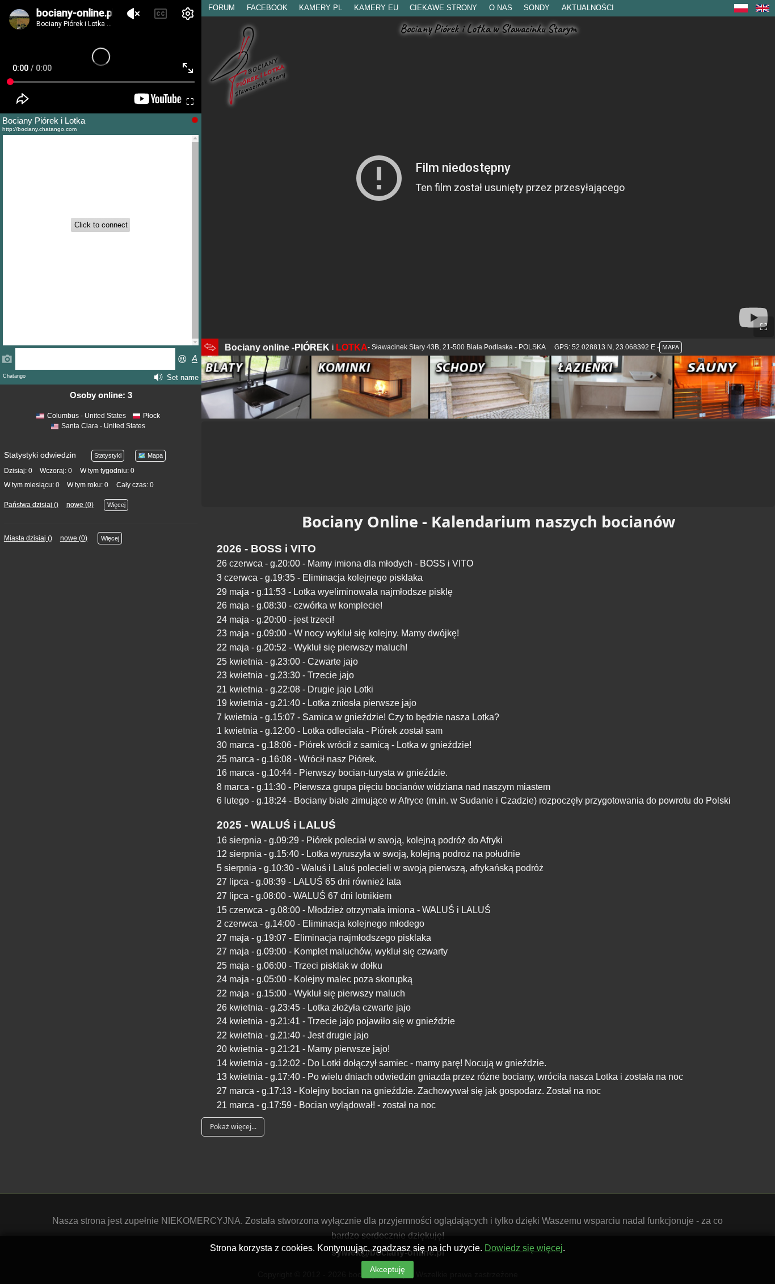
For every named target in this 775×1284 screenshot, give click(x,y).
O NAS (500, 8)
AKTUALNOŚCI (588, 8)
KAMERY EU (376, 8)
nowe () (80, 505)
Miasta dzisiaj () (28, 538)
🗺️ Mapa (150, 455)
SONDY (537, 8)
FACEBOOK (267, 8)
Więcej (116, 504)
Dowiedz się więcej (524, 1248)
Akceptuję (387, 1269)
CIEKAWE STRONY (443, 8)
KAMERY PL (320, 8)
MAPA (670, 347)
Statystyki (107, 455)
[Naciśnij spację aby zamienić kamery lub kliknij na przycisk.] (209, 347)
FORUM (221, 8)
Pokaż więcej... (233, 1126)
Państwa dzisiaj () (31, 505)
